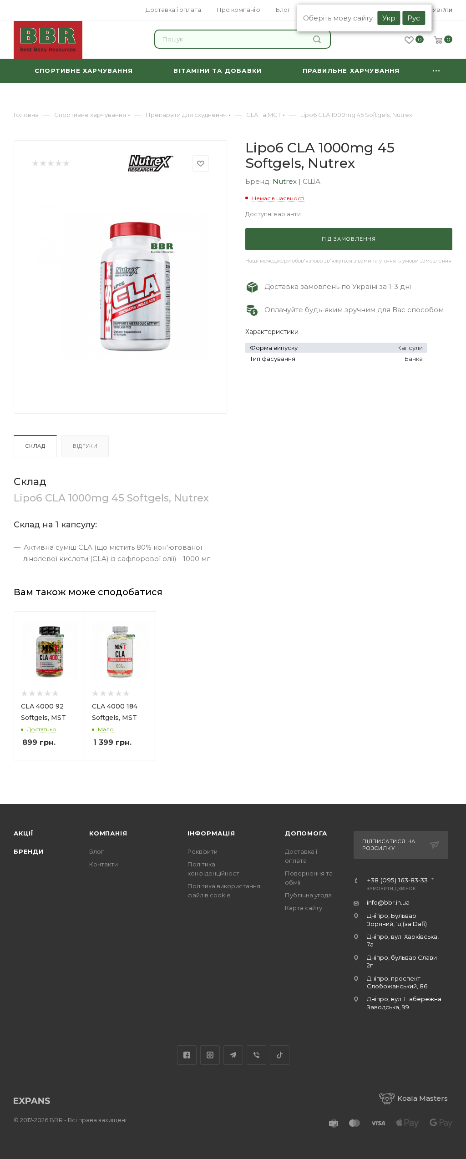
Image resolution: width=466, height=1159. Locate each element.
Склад (35, 446)
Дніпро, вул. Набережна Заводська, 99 (404, 1002)
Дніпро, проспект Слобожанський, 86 (397, 982)
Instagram (210, 1055)
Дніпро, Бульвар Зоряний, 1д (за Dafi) (397, 919)
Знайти (318, 39)
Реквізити (202, 851)
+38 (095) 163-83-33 (397, 880)
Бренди (29, 851)
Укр (388, 18)
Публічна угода (308, 895)
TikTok (279, 1055)
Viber (256, 1055)
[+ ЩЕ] (436, 71)
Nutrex (286, 181)
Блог (96, 851)
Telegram (233, 1055)
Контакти (103, 864)
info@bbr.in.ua (388, 902)
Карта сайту (303, 907)
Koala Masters (422, 1098)
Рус (413, 18)
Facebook (187, 1055)
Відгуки (85, 446)
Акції (24, 833)
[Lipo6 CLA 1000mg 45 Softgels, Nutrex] (135, 285)
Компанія (108, 833)
